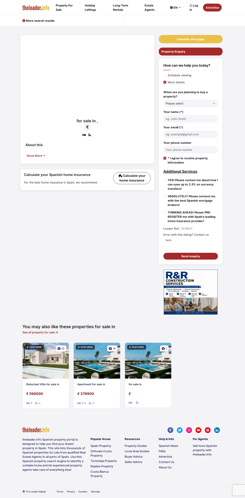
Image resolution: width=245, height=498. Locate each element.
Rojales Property (102, 466)
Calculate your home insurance (132, 178)
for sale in (135, 384)
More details (176, 82)
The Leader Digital (36, 491)
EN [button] (175, 7)
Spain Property (101, 446)
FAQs (162, 451)
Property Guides (136, 446)
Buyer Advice (134, 456)
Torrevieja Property (104, 461)
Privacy (71, 491)
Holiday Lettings (90, 7)
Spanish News (168, 446)
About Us (165, 467)
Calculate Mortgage (190, 39)
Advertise (212, 7)
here (168, 240)
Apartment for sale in (91, 384)
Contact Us (166, 462)
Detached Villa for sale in (42, 384)
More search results (40, 20)
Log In (194, 7)
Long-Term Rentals (120, 7)
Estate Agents (150, 7)
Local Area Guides (137, 451)
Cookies (82, 491)
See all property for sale (38, 332)
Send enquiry (190, 256)
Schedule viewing (179, 75)
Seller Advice (133, 462)
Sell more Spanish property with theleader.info (205, 450)
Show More (35, 155)
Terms (59, 491)
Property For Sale (64, 7)
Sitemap (95, 491)
